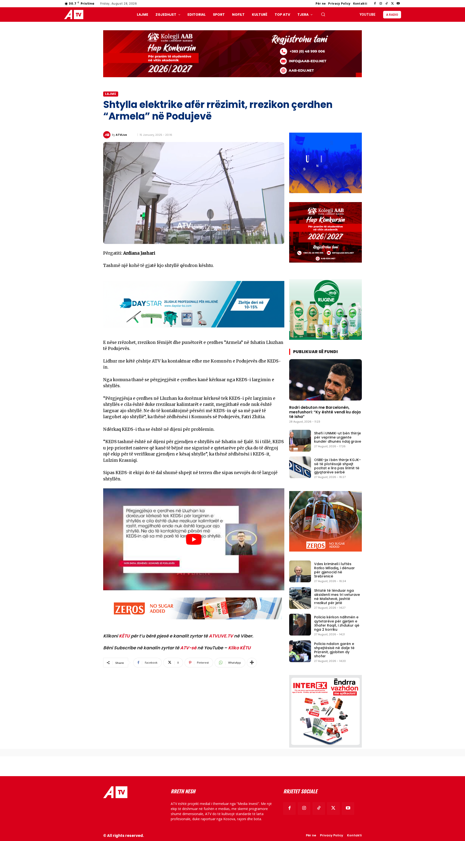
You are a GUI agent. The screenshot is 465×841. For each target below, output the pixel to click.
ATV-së (188, 648)
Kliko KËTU (239, 648)
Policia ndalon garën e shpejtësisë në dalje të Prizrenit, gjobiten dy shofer (334, 649)
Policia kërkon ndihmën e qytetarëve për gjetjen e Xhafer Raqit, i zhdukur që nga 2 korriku (336, 623)
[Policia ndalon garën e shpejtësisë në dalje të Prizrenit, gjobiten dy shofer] (300, 651)
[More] (252, 662)
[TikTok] (386, 4)
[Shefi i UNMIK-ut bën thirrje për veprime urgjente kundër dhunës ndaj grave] (300, 441)
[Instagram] (381, 4)
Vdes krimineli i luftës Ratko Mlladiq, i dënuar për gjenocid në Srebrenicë (334, 569)
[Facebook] (375, 4)
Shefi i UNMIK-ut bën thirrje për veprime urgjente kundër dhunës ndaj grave (337, 437)
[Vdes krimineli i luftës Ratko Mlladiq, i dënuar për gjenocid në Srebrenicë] (300, 571)
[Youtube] (398, 4)
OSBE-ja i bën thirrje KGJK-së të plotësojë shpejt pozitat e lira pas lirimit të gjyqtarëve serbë (337, 465)
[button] (323, 14)
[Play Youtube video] (193, 539)
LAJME (110, 94)
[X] (392, 4)
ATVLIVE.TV (221, 636)
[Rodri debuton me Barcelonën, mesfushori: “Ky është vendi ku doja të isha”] (325, 380)
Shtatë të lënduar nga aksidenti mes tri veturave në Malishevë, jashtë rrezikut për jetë (337, 596)
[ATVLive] (107, 134)
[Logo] (75, 14)
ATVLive (121, 134)
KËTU (124, 636)
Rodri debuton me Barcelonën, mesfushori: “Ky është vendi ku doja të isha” (325, 412)
